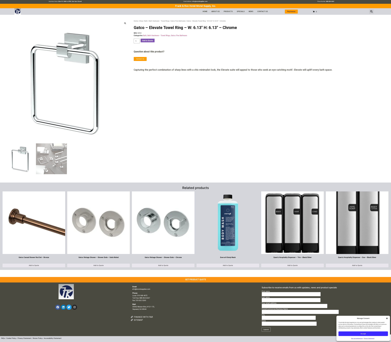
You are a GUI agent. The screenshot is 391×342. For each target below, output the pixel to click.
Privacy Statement (369, 338)
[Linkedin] (63, 307)
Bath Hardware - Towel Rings (159, 21)
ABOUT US (215, 11)
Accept (363, 334)
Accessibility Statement (53, 338)
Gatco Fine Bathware (178, 21)
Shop (141, 21)
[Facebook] (57, 307)
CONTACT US (262, 11)
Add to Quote (147, 40)
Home (136, 21)
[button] (387, 318)
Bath (146, 21)
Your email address (269, 303)
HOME (205, 11)
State (264, 321)
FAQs (3, 338)
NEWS (251, 11)
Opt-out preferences (357, 338)
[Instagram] (74, 307)
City (263, 315)
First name (266, 291)
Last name (266, 297)
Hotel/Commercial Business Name (275, 309)
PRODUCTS (228, 11)
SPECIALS (241, 11)
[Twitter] (68, 307)
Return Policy (37, 338)
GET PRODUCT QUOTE (195, 279)
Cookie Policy (11, 338)
